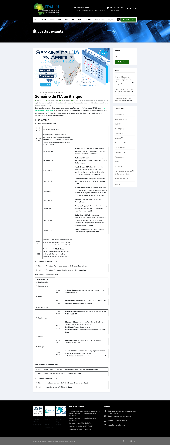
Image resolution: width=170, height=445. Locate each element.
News (52, 20)
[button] (119, 19)
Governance (99, 20)
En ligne (51, 103)
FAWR (59, 20)
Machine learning (40, 105)
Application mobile (121, 119)
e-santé (45, 103)
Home (37, 20)
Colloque (118, 138)
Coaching (118, 133)
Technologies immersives (123, 171)
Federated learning (66, 103)
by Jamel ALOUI (53, 100)
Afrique (75, 100)
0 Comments (66, 100)
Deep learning (101, 100)
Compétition (119, 143)
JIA (73, 20)
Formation (59, 92)
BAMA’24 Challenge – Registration (80, 429)
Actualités (43, 92)
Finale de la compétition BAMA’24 (80, 423)
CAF (66, 20)
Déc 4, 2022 (41, 100)
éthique (57, 103)
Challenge (118, 129)
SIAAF (89, 20)
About (43, 20)
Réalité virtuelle (120, 179)
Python (49, 105)
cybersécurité (92, 100)
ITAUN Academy (128, 20)
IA (82, 103)
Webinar (117, 184)
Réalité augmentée (121, 174)
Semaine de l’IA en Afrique (58, 96)
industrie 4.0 (87, 103)
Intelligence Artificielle (99, 103)
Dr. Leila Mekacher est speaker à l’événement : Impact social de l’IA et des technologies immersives (84, 413)
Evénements (119, 152)
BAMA (80, 20)
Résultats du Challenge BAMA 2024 (81, 426)
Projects (111, 20)
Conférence (51, 92)
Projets (117, 166)
